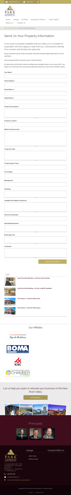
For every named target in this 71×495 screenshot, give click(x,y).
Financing (7, 189)
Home (8, 19)
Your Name (8, 72)
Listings (16, 19)
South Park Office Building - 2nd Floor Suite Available (33, 278)
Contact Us (21, 23)
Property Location (10, 121)
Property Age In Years (11, 163)
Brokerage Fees (9, 235)
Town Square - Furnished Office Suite (28, 298)
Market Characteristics (12, 129)
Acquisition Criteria (38, 19)
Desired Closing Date (11, 215)
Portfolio (24, 19)
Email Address (9, 89)
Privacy (31, 492)
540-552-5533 (29, 1)
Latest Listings (32, 456)
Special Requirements (11, 223)
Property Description (11, 106)
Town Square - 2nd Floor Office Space (28, 308)
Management (8, 180)
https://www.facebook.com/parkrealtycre (18, 480)
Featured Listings (33, 459)
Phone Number (9, 81)
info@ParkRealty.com (14, 1)
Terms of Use (39, 492)
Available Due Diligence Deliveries (15, 200)
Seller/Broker (9, 98)
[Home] (10, 11)
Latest (8, 274)
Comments (8, 246)
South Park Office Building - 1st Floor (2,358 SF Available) (34, 288)
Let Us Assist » (35, 397)
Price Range (8, 172)
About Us (9, 23)
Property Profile (9, 149)
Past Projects (54, 19)
